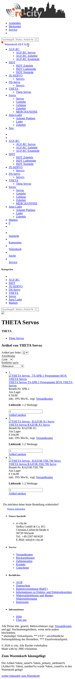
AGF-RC (14, 49)
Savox (12, 95)
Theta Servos (23, 92)
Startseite (14, 235)
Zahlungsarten (24, 561)
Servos (20, 98)
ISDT (12, 62)
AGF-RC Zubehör (27, 55)
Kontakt (20, 564)
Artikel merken (17, 414)
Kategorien (15, 242)
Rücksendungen (25, 557)
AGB (19, 582)
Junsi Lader (15, 115)
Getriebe (21, 101)
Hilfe (19, 616)
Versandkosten (44, 398)
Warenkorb (15, 249)
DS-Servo (14, 82)
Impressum (22, 602)
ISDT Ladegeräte (26, 69)
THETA (13, 88)
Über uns (21, 619)
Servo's (20, 78)
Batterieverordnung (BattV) (32, 588)
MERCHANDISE (27, 111)
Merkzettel (15, 26)
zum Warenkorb (30, 675)
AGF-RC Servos (25, 52)
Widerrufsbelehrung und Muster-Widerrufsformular (35, 597)
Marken (13, 219)
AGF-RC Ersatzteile (28, 59)
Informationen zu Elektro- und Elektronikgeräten (44, 592)
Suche (12, 255)
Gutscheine (22, 567)
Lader (19, 121)
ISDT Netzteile (24, 72)
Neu (11, 128)
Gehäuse (21, 105)
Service (13, 29)
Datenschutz (23, 585)
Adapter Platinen (25, 118)
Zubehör (21, 108)
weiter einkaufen (11, 675)
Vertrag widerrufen (16, 508)
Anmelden (15, 23)
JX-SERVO (16, 75)
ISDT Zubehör (24, 65)
